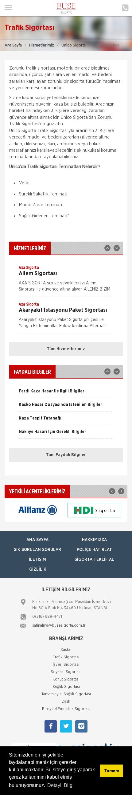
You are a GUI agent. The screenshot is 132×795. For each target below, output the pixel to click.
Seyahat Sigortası (66, 672)
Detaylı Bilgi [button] (60, 785)
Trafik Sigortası (66, 657)
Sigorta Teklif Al (94, 559)
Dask (66, 702)
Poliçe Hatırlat (94, 550)
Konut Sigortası (66, 679)
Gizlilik (37, 569)
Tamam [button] (111, 770)
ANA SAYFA (37, 540)
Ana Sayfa (13, 45)
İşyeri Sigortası (66, 665)
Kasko (66, 650)
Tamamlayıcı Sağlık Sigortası (66, 694)
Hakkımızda (94, 540)
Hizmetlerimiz (41, 45)
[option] (66, 280)
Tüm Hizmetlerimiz (66, 349)
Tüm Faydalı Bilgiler (66, 455)
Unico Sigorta (73, 45)
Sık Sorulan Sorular (37, 550)
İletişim (37, 559)
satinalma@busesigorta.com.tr (59, 626)
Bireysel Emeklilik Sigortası (66, 709)
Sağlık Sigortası (66, 687)
